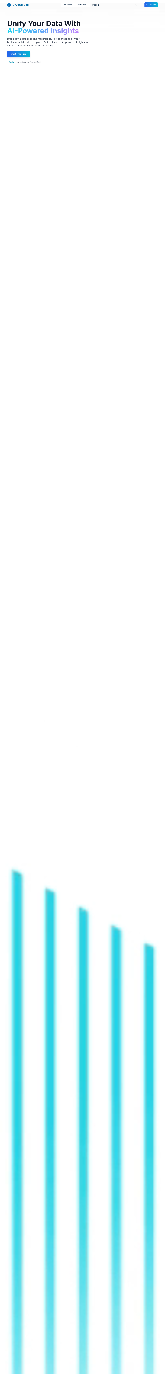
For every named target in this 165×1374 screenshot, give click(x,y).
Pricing (95, 5)
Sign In (138, 5)
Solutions (82, 5)
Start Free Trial (18, 54)
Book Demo (151, 5)
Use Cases (67, 5)
